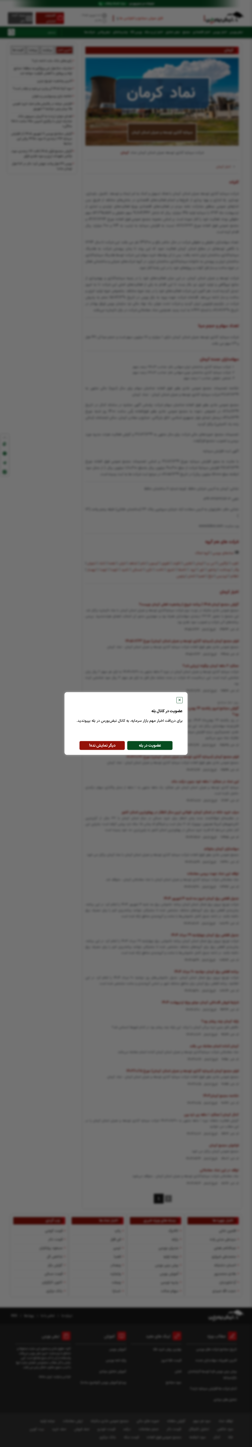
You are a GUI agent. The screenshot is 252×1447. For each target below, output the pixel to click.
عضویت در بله (150, 746)
